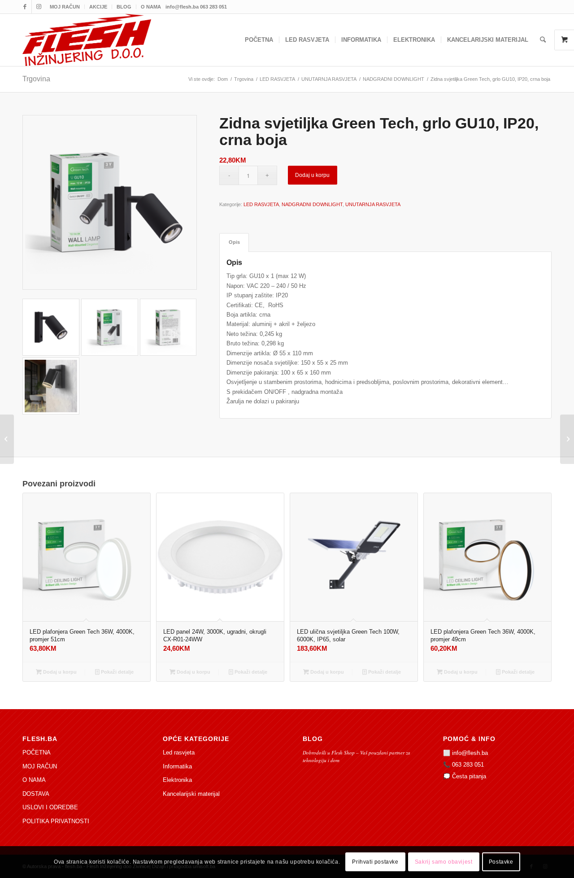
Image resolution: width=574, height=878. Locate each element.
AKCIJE (98, 6)
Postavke (501, 862)
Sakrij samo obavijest (444, 862)
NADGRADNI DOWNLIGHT (312, 204)
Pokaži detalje (117, 672)
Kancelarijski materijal (191, 793)
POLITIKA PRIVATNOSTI (55, 821)
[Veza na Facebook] (24, 6)
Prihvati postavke (375, 862)
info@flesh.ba (470, 753)
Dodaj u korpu (312, 175)
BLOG (124, 6)
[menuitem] (65, 6)
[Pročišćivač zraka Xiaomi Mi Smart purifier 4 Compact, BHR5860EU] (567, 439)
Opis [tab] (234, 242)
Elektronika (177, 780)
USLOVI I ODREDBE (50, 807)
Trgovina (36, 79)
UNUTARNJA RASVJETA (372, 204)
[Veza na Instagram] (38, 6)
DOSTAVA (35, 793)
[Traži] (543, 40)
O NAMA (151, 6)
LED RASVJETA (261, 204)
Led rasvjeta (179, 752)
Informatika (177, 766)
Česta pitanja (469, 776)
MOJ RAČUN (65, 6)
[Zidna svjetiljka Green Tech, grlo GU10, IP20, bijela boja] (7, 439)
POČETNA (36, 752)
